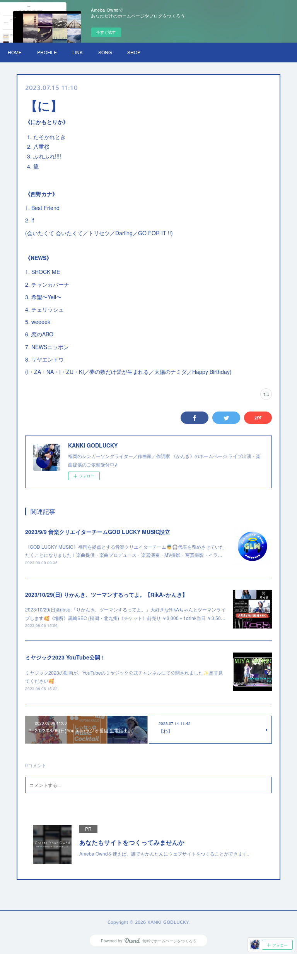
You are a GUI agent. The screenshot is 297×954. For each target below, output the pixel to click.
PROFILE (47, 52)
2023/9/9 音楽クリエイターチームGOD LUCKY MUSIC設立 (97, 532)
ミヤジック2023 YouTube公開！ (65, 657)
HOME (15, 52)
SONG (105, 52)
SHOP (133, 52)
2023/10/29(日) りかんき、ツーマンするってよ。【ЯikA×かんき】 (106, 594)
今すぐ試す (106, 32)
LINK (77, 52)
